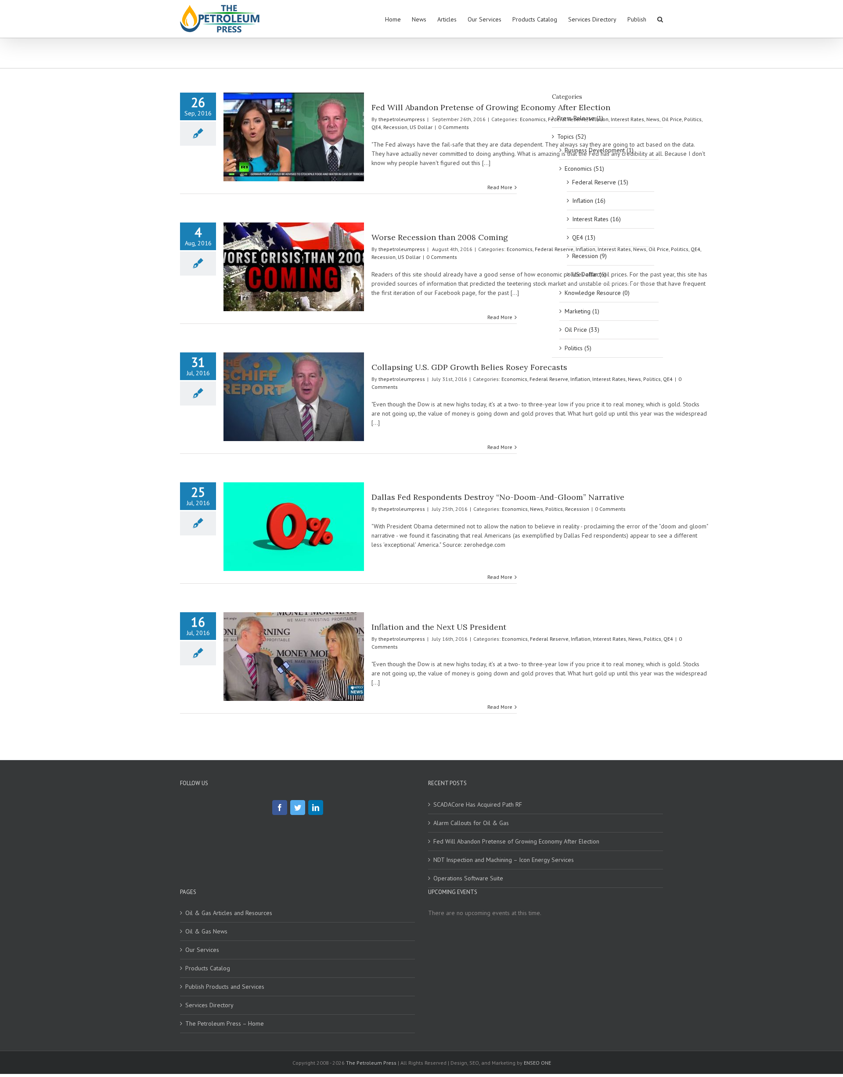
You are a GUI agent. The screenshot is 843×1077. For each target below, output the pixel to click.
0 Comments (453, 127)
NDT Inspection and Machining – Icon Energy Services (503, 860)
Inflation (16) (588, 201)
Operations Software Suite (468, 878)
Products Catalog (207, 968)
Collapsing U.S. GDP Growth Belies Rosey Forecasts (469, 367)
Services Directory (209, 1005)
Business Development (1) (599, 150)
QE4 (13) (583, 237)
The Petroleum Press (371, 1062)
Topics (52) (571, 136)
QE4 (376, 127)
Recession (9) (589, 256)
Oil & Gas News (206, 931)
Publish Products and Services (224, 987)
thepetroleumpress (401, 119)
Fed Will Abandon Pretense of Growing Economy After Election (490, 107)
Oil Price (672, 119)
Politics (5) (578, 348)
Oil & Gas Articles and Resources (228, 913)
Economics (533, 119)
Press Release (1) (580, 118)
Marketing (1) (582, 311)
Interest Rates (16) (596, 219)
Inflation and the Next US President (438, 627)
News (634, 379)
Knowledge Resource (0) (597, 293)
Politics (693, 119)
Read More (499, 187)
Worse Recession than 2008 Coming (439, 237)
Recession (395, 127)
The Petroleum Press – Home (224, 1023)
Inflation (580, 379)
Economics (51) (584, 168)
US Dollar (421, 127)
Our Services (202, 950)
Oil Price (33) (582, 330)
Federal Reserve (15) (600, 182)
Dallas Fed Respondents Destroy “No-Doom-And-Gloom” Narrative (497, 497)
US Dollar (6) (589, 274)
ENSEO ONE (537, 1062)
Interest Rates (609, 379)
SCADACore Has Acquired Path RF (477, 804)
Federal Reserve (549, 379)
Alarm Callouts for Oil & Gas (471, 823)
